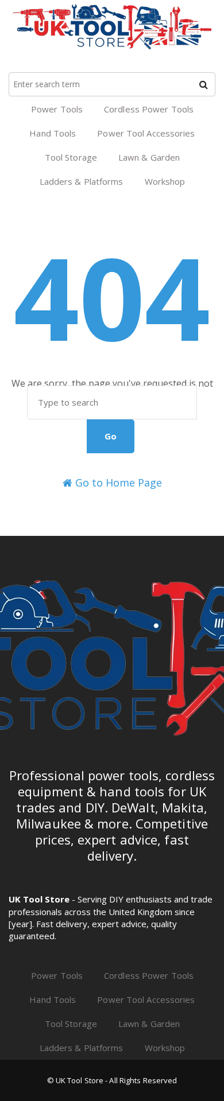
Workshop (165, 181)
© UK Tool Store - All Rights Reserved (112, 1080)
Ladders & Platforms (81, 181)
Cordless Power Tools (149, 109)
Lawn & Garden (149, 157)
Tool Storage (71, 157)
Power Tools (57, 109)
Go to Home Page (117, 482)
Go (111, 436)
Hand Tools (52, 133)
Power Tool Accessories (146, 133)
